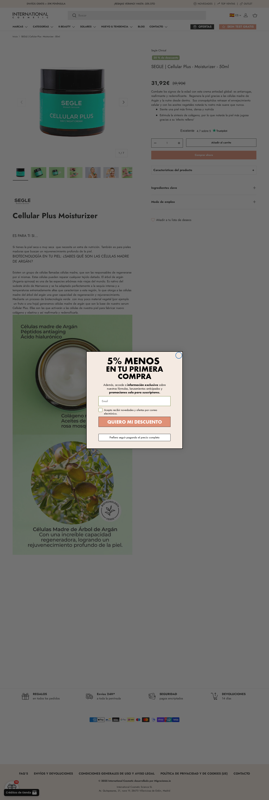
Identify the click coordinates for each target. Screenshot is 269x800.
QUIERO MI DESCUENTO (134, 422)
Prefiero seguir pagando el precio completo (134, 437)
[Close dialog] (179, 355)
